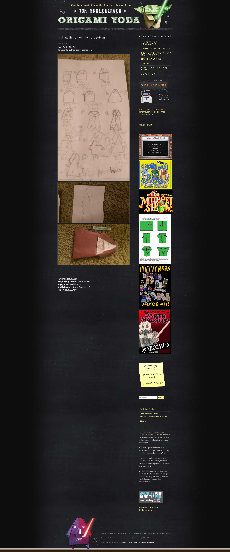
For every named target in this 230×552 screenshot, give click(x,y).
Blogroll (143, 421)
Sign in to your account (156, 36)
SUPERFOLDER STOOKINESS (150, 112)
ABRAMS (123, 542)
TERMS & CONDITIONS (147, 542)
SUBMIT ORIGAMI (145, 125)
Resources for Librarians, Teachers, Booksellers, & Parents (154, 415)
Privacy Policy (133, 542)
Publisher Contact (148, 409)
